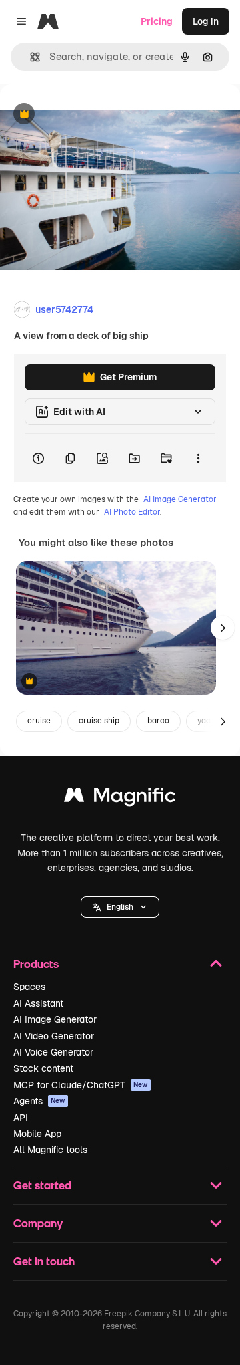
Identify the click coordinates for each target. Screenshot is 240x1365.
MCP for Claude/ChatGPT (80, 1085)
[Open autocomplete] (29, 57)
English (120, 907)
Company (38, 1223)
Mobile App (37, 1134)
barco (158, 720)
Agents (39, 1101)
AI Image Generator (180, 499)
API (20, 1118)
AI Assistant (38, 1003)
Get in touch (44, 1261)
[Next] (223, 628)
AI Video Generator (53, 1036)
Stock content (43, 1068)
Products (36, 964)
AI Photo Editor (132, 512)
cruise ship (99, 720)
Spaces (29, 987)
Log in (206, 21)
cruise (39, 720)
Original (85, 114)
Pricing (157, 21)
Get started (42, 1185)
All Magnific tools (50, 1150)
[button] (120, 907)
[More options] (198, 458)
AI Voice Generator (53, 1052)
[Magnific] (120, 798)
